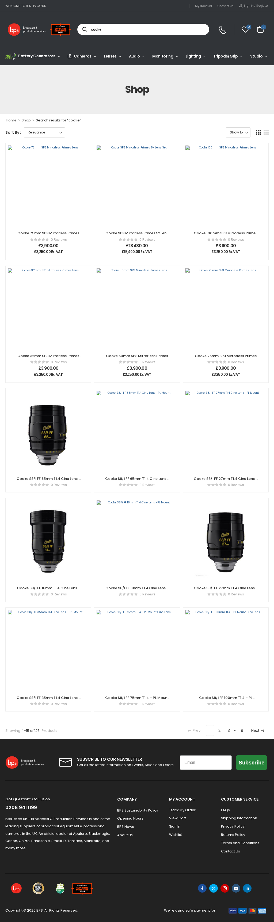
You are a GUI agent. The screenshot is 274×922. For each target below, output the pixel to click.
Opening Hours (130, 818)
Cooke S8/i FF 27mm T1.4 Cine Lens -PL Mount (225, 481)
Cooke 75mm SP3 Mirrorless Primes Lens (48, 235)
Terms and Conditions (240, 843)
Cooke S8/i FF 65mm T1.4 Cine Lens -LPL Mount (48, 481)
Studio (256, 56)
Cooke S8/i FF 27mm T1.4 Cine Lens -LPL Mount (225, 590)
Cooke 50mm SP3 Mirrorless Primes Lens (137, 358)
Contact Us (230, 851)
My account (203, 5)
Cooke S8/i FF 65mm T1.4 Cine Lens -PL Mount (137, 481)
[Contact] (223, 30)
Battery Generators (36, 56)
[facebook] (202, 888)
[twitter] (213, 888)
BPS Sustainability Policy (137, 810)
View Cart (177, 818)
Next (255, 730)
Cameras (83, 56)
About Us (125, 834)
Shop (26, 120)
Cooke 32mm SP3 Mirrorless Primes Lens (48, 358)
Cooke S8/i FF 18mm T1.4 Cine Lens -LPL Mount (48, 590)
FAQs (225, 810)
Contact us (225, 5)
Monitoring (162, 56)
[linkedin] (247, 888)
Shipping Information (239, 818)
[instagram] (224, 888)
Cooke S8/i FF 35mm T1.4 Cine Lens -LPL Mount (48, 700)
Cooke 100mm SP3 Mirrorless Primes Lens (225, 235)
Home (11, 120)
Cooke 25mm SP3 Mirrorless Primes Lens (226, 358)
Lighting (193, 56)
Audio (134, 56)
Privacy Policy (233, 826)
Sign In (174, 826)
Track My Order (182, 810)
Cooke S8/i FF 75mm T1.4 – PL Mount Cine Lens (137, 700)
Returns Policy (233, 834)
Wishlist (175, 834)
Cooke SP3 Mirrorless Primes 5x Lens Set (136, 235)
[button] (258, 132)
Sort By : (13, 132)
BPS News (125, 826)
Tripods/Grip (225, 56)
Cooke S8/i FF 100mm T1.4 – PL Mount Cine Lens (225, 700)
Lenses (110, 56)
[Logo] (26, 29)
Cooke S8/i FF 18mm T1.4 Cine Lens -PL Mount (136, 590)
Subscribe (251, 763)
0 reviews (59, 239)
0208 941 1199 (21, 807)
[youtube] (236, 888)
